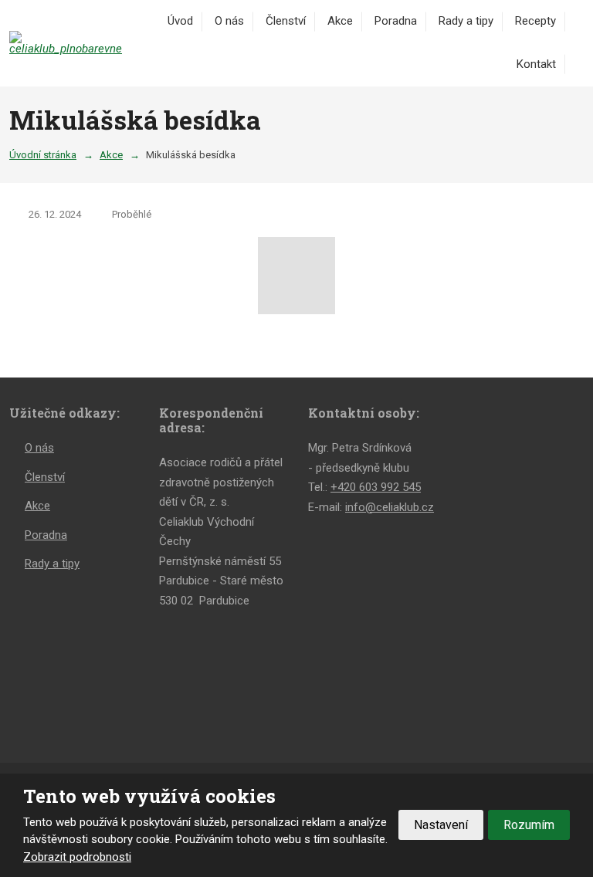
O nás (229, 21)
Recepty (535, 21)
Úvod (180, 21)
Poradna (395, 21)
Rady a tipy (466, 21)
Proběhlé (131, 214)
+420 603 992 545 (375, 487)
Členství (286, 21)
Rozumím (528, 825)
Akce (340, 21)
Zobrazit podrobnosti (77, 857)
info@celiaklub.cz (389, 507)
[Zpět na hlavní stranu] (67, 43)
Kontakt (536, 64)
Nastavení (441, 825)
